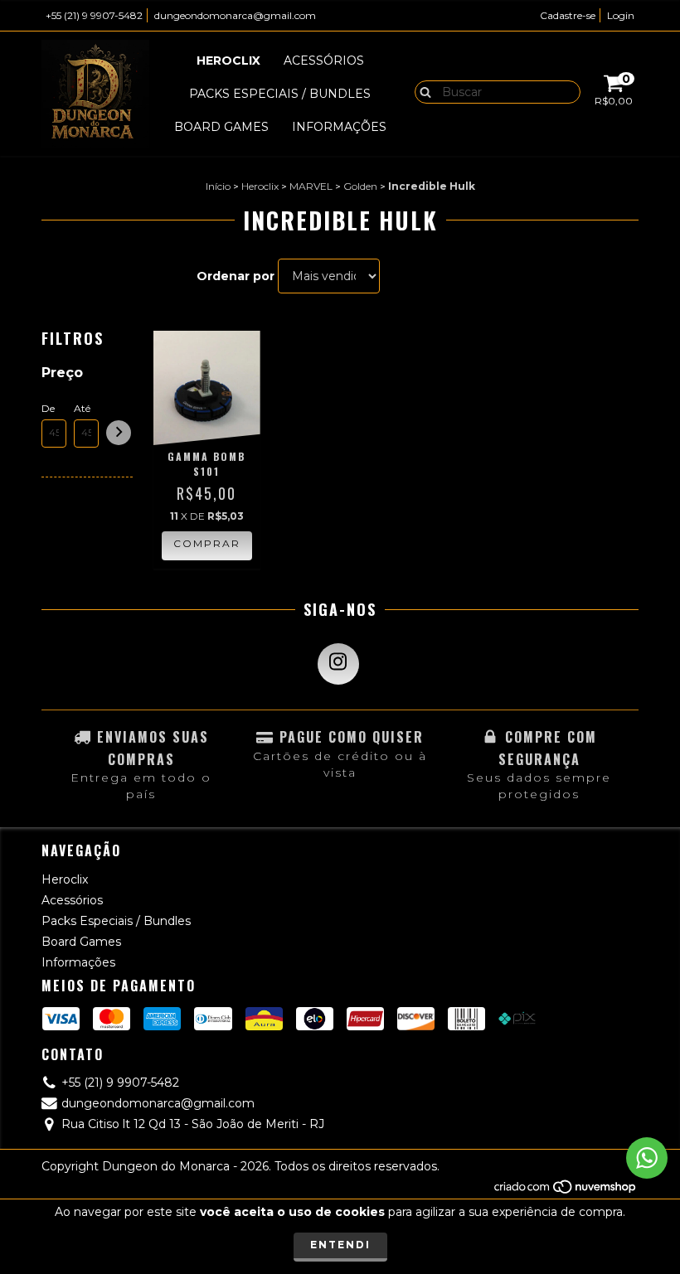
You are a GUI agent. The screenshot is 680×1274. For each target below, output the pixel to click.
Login (620, 15)
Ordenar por (235, 276)
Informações (339, 126)
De (48, 408)
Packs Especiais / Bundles (280, 93)
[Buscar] (422, 91)
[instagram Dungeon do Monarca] (338, 664)
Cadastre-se (567, 15)
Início (218, 186)
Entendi (340, 1244)
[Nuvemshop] (566, 1191)
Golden (360, 186)
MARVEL (311, 186)
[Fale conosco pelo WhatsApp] (647, 1158)
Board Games (221, 126)
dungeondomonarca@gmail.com (235, 15)
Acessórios (324, 60)
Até (82, 408)
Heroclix (228, 60)
